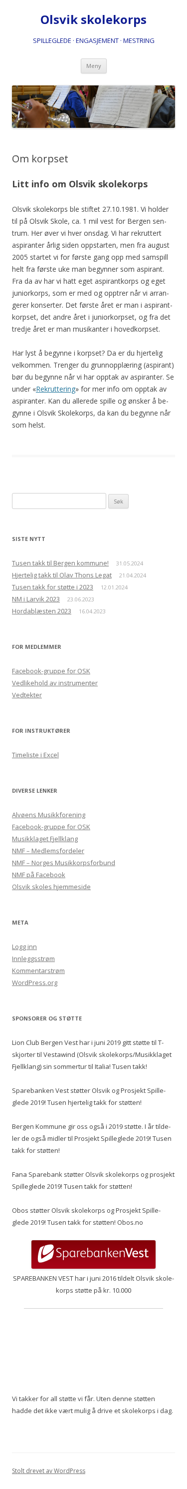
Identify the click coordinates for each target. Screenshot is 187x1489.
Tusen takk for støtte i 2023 (52, 586)
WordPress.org (34, 982)
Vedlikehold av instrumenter (55, 682)
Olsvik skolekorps (93, 19)
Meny (93, 65)
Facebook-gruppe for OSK (51, 670)
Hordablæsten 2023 (41, 610)
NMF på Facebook (38, 874)
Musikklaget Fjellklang (45, 838)
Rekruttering (55, 389)
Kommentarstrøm (38, 970)
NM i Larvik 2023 (36, 598)
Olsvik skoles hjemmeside (51, 886)
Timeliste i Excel (35, 754)
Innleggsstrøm (33, 958)
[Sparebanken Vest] (93, 1266)
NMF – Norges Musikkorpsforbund (63, 862)
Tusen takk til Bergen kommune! (60, 562)
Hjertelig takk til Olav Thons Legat (62, 574)
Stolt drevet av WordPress (48, 1471)
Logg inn (24, 946)
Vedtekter (27, 694)
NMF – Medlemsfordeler (48, 850)
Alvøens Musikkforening (48, 814)
